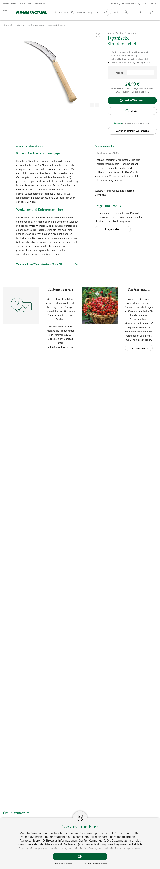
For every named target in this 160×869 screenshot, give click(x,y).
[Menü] (5, 12)
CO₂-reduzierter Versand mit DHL (132, 91)
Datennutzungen (31, 836)
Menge (119, 72)
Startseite (8, 24)
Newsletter (40, 3)
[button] (97, 35)
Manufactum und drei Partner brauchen (46, 833)
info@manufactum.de (60, 346)
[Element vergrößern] (97, 105)
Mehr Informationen (96, 863)
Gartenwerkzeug (36, 24)
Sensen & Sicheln (56, 24)
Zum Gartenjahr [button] (139, 347)
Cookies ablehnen (62, 863)
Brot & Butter (25, 3)
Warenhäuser (9, 3)
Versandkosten (146, 88)
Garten (20, 24)
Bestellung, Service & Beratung (133, 3)
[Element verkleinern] (92, 105)
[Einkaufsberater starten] (114, 12)
